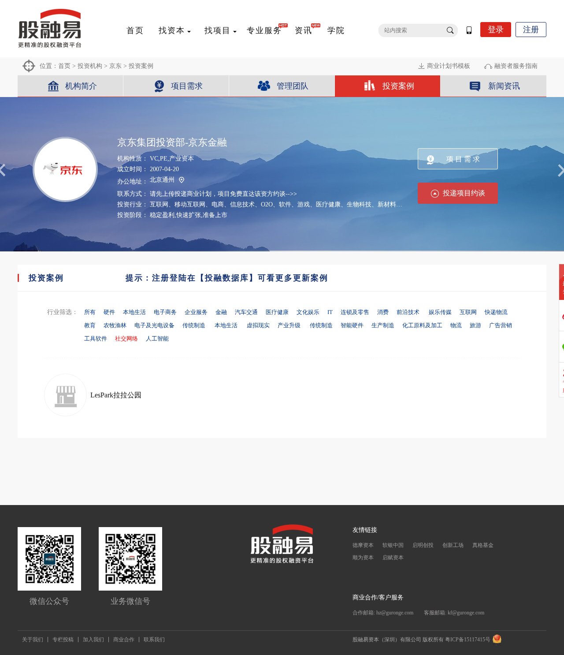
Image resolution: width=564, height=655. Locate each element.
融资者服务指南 (516, 66)
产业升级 (290, 325)
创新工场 (453, 545)
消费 (383, 312)
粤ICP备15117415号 (467, 639)
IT (330, 312)
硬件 (109, 312)
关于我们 (32, 639)
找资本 (172, 30)
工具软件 (95, 338)
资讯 (303, 30)
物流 (456, 325)
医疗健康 (277, 312)
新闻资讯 (504, 86)
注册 (531, 29)
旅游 (475, 325)
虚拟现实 (258, 325)
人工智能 (157, 338)
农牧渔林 (115, 325)
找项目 (217, 30)
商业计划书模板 (448, 66)
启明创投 (423, 545)
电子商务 (165, 312)
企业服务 (196, 312)
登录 (496, 29)
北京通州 (162, 179)
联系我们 (154, 639)
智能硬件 (352, 325)
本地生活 (134, 312)
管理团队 (292, 86)
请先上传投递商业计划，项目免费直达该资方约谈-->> (223, 194)
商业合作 (123, 639)
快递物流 (496, 312)
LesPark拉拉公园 (115, 395)
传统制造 (194, 325)
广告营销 (500, 325)
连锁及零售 (355, 312)
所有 (90, 312)
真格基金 (483, 545)
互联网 (468, 312)
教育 (90, 325)
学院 (336, 30)
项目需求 (187, 86)
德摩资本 (363, 545)
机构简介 (81, 86)
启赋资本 (393, 557)
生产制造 (382, 325)
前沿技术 (409, 312)
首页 (135, 30)
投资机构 (90, 66)
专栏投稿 (63, 639)
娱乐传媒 (440, 312)
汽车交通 (246, 312)
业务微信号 (130, 601)
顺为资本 (363, 557)
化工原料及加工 (422, 325)
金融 (221, 312)
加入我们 (93, 639)
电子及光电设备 (154, 325)
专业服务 (264, 30)
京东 (115, 66)
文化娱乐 (308, 312)
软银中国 (393, 545)
